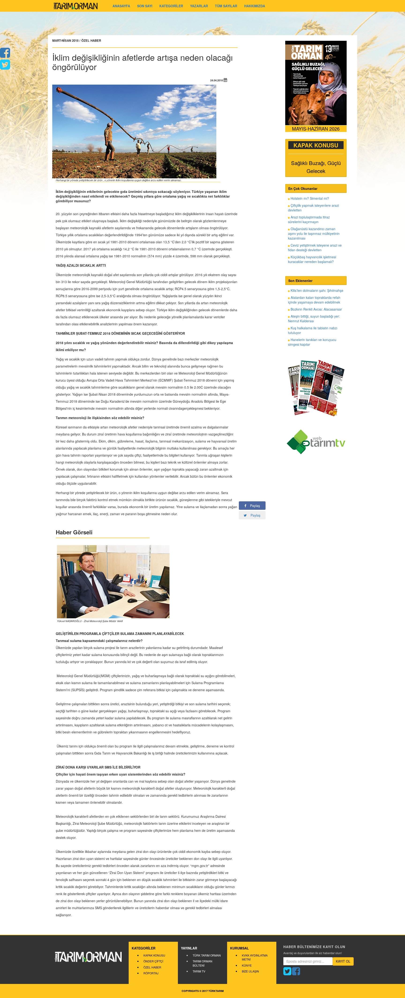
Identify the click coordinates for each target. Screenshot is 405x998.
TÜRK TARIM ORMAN (207, 955)
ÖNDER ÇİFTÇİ (153, 961)
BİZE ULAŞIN (250, 971)
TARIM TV (199, 971)
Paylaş (253, 505)
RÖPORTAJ (150, 973)
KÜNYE (247, 965)
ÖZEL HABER (152, 967)
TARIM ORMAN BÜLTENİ (202, 963)
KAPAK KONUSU (154, 955)
